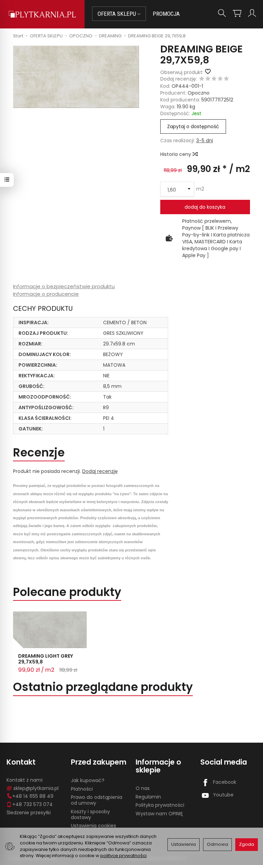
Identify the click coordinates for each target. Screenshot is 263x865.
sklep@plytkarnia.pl (36, 788)
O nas (143, 788)
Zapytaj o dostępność (193, 126)
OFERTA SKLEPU (117, 13)
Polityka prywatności (160, 805)
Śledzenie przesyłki (29, 812)
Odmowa (217, 844)
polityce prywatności (123, 855)
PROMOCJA (166, 13)
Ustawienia (183, 844)
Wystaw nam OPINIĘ (159, 813)
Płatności (82, 788)
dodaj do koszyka (205, 207)
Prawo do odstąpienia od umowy (96, 800)
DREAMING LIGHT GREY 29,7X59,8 (45, 659)
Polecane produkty (67, 592)
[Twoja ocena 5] (226, 79)
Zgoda (246, 844)
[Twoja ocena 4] (220, 79)
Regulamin (148, 796)
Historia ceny (176, 154)
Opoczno (199, 92)
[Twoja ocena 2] (208, 79)
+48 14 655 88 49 (32, 796)
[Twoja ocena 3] (214, 79)
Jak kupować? (87, 780)
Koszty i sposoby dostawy (90, 814)
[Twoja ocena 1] (202, 79)
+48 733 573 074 (32, 804)
